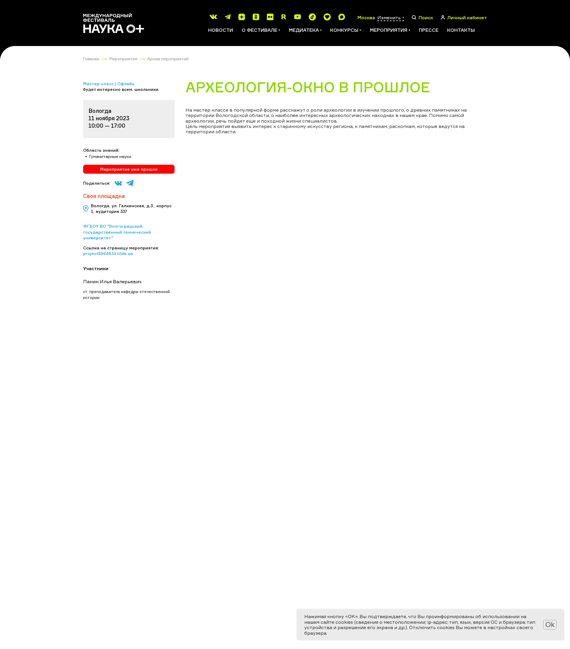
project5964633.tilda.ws (108, 253)
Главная (91, 58)
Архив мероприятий (168, 58)
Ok (550, 624)
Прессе (428, 30)
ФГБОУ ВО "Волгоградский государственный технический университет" (117, 232)
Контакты (461, 30)
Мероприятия (123, 58)
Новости (220, 30)
